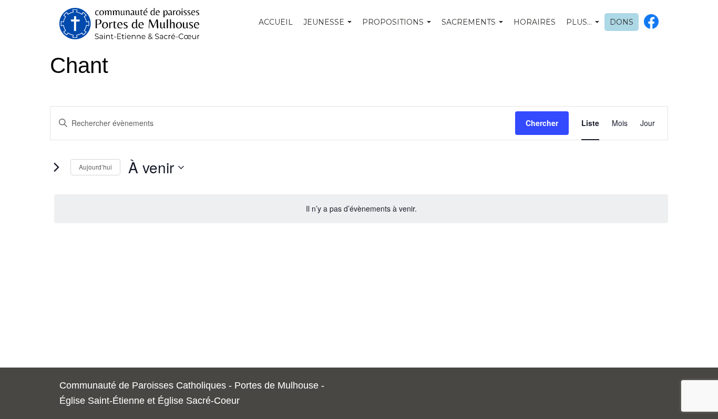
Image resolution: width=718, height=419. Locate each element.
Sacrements (470, 22)
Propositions (394, 22)
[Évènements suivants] (56, 167)
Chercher (542, 123)
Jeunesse (324, 22)
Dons (621, 22)
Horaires (535, 22)
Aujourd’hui (95, 166)
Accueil (276, 22)
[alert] (361, 208)
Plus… (580, 22)
